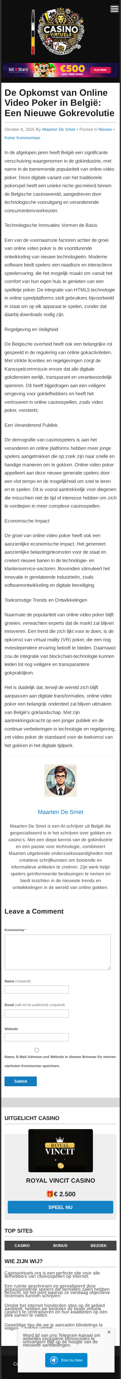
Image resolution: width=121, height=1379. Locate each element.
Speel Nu (60, 1207)
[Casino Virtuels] (59, 58)
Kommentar (16, 930)
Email (35, 1005)
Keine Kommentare (22, 137)
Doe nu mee (72, 1360)
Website (11, 1029)
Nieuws (105, 129)
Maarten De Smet (58, 129)
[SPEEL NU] (60, 76)
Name (18, 981)
